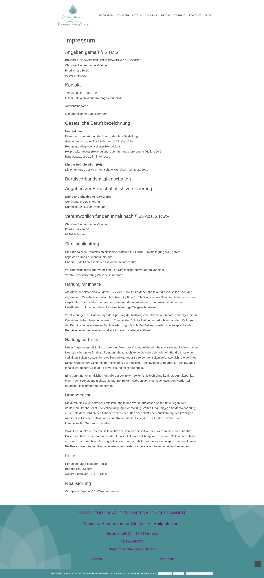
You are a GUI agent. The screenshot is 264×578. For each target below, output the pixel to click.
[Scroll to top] (258, 564)
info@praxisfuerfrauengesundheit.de (132, 549)
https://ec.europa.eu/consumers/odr (88, 257)
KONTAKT (195, 15)
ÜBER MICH (106, 15)
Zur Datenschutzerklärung (199, 573)
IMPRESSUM (97, 559)
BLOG (208, 15)
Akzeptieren (165, 573)
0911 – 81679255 (132, 541)
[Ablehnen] (260, 573)
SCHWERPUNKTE (127, 15)
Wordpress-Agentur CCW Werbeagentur (91, 491)
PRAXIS (165, 15)
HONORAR (151, 15)
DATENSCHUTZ (167, 559)
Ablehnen (178, 573)
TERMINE (179, 15)
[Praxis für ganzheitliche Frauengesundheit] (73, 15)
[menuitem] (106, 15)
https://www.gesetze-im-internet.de (87, 156)
